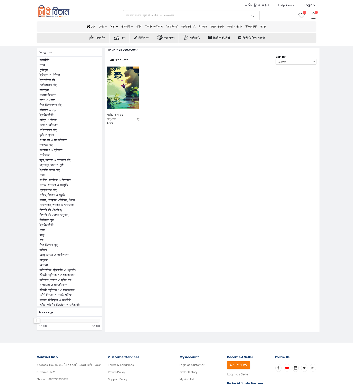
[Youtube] (287, 368)
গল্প (41, 240)
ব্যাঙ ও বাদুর (115, 115)
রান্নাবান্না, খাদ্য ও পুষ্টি (52, 165)
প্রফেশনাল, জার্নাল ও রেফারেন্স (57, 205)
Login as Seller (238, 374)
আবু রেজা (111, 119)
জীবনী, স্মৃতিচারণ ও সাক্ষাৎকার (57, 275)
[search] (252, 15)
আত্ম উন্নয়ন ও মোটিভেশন (54, 255)
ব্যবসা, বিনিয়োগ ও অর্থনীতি (55, 300)
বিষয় (113, 26)
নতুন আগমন (169, 38)
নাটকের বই (46, 145)
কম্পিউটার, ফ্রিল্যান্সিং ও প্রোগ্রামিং (58, 270)
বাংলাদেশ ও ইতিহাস (51, 150)
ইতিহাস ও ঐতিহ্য (154, 26)
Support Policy (117, 379)
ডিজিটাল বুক (144, 38)
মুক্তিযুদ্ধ (44, 70)
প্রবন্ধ (42, 175)
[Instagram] (313, 368)
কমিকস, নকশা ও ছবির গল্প (55, 280)
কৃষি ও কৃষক (47, 135)
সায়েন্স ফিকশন (217, 26)
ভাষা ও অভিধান (49, 125)
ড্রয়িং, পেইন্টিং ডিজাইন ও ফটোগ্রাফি (60, 305)
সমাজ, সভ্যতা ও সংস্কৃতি (54, 185)
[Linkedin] (296, 368)
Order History (188, 372)
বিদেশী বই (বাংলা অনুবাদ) (254, 38)
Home (111, 50)
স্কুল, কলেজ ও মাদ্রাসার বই (55, 160)
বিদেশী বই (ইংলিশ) (221, 38)
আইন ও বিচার (48, 120)
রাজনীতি (44, 60)
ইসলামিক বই (172, 26)
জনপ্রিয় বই (195, 38)
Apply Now (238, 365)
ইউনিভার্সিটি (251, 26)
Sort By (281, 57)
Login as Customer (192, 365)
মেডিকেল (45, 155)
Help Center (287, 5)
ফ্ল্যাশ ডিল (100, 38)
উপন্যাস (203, 26)
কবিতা (43, 250)
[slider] (37, 320)
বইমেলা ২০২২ (48, 110)
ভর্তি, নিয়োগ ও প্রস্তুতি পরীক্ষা (56, 295)
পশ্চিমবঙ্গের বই (48, 130)
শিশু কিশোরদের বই (50, 105)
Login (308, 5)
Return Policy (116, 372)
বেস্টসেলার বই (188, 26)
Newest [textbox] (281, 62)
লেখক (101, 26)
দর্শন (42, 65)
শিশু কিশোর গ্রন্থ (49, 245)
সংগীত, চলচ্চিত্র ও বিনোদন (55, 180)
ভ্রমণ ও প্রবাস (234, 26)
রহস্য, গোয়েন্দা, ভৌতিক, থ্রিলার (57, 200)
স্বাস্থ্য (263, 26)
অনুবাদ (44, 260)
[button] (313, 15)
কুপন (123, 38)
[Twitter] (304, 368)
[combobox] (296, 61)
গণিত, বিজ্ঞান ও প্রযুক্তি (52, 195)
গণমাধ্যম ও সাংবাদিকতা (53, 140)
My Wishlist (187, 379)
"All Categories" (127, 50)
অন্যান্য (44, 265)
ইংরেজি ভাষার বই (50, 170)
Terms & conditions (121, 365)
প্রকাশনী (125, 26)
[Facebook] (278, 368)
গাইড (139, 26)
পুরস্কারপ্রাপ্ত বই (48, 190)
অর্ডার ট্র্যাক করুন (257, 5)
